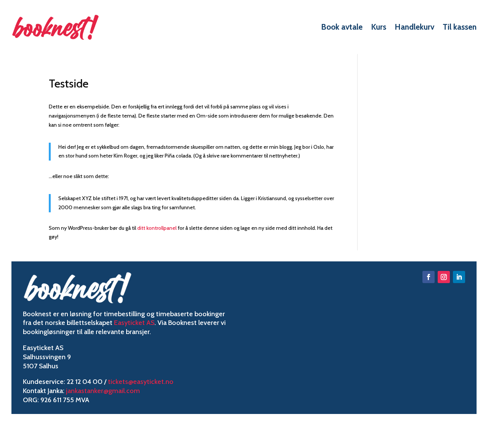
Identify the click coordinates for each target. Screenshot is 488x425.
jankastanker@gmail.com (103, 391)
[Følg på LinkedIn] (459, 277)
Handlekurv (414, 27)
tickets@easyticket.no (140, 381)
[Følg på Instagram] (444, 277)
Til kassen (460, 27)
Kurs (378, 27)
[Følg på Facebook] (428, 277)
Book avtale (342, 27)
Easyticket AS (134, 322)
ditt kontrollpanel (157, 227)
